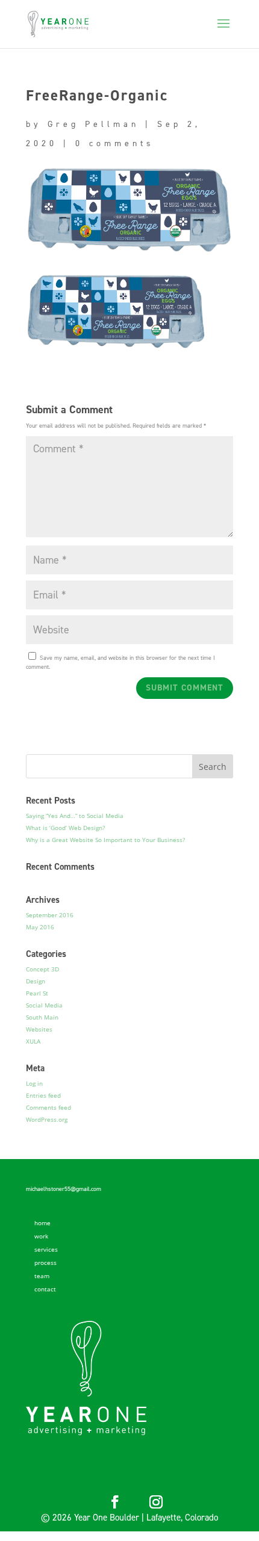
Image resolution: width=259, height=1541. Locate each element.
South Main (42, 1017)
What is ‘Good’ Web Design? (65, 827)
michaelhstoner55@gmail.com (63, 1189)
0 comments (114, 143)
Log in (34, 1083)
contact (45, 1289)
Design (35, 981)
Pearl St (37, 993)
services (46, 1249)
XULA (33, 1041)
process (45, 1262)
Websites (39, 1029)
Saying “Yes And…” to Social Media (74, 815)
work (41, 1236)
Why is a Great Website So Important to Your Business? (105, 839)
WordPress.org (46, 1119)
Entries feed (43, 1095)
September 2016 (49, 915)
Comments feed (48, 1107)
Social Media (44, 1005)
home (42, 1223)
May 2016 (40, 927)
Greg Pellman (93, 124)
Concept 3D (42, 969)
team (41, 1276)
